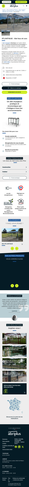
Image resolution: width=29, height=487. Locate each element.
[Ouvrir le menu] (3, 6)
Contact (4, 443)
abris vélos (7, 62)
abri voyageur (6, 43)
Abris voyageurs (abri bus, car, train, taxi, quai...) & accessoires (13, 10)
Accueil (3, 9)
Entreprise (4, 439)
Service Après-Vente (7, 449)
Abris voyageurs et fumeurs (12, 9)
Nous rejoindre (5, 441)
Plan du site (9, 480)
